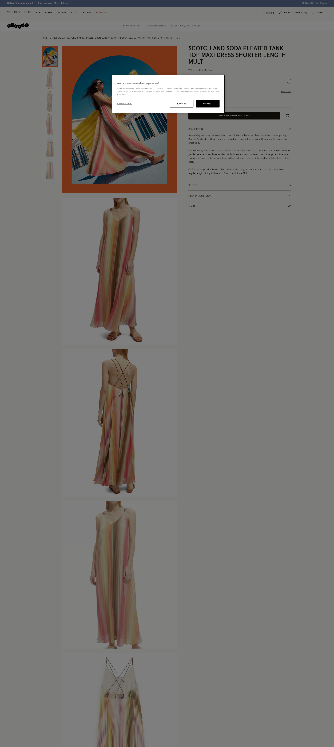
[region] (168, 94)
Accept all (208, 104)
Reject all (181, 104)
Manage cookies (124, 103)
